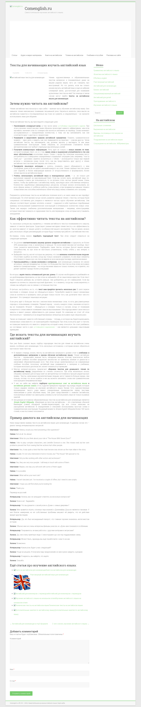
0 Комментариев (42, 73)
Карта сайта (61, 703)
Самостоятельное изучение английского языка (42, 703)
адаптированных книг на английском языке (67, 383)
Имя (12, 669)
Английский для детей (102, 97)
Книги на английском (53, 55)
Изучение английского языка (105, 105)
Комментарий (15, 639)
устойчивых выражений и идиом (71, 126)
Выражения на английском (104, 129)
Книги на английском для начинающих (61, 570)
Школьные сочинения (102, 125)
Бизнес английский (101, 90)
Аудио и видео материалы (31, 55)
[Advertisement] (70, 36)
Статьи (14, 55)
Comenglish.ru (38, 8)
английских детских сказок (25, 386)
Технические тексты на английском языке (66, 605)
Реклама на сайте (114, 55)
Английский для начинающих (105, 86)
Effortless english (100, 78)
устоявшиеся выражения (44, 327)
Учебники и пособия (95, 55)
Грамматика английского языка (106, 70)
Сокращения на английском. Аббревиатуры (111, 143)
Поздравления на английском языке (108, 140)
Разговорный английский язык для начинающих (49, 575)
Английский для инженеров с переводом (64, 594)
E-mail (13, 681)
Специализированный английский (107, 94)
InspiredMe (15, 73)
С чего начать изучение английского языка (70, 624)
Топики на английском (74, 55)
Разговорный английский (104, 82)
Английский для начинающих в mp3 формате (29, 624)
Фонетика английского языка (105, 74)
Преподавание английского (105, 101)
